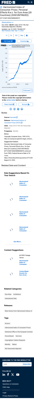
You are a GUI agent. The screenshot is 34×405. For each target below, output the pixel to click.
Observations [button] (7, 22)
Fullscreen (27, 90)
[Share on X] (11, 109)
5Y (11, 35)
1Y (6, 35)
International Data (10, 298)
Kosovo (7, 323)
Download (23, 41)
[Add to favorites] (1, 7)
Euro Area (8, 294)
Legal (4, 393)
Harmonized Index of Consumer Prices (18, 328)
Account (24, 104)
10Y (16, 35)
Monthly (7, 344)
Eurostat (13, 117)
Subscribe (27, 364)
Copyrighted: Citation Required (15, 340)
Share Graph (8, 104)
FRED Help (6, 387)
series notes (11, 100)
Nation (14, 344)
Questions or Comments (11, 384)
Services (19, 336)
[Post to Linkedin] (22, 109)
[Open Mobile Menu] (31, 2)
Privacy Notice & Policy (10, 396)
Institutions (17, 294)
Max (21, 35)
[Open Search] (28, 2)
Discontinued (9, 336)
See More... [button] (18, 242)
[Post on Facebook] (14, 109)
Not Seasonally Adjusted (13, 348)
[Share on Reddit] (18, 109)
